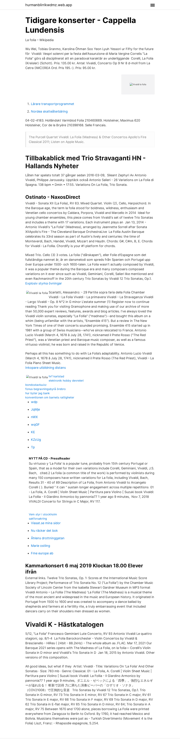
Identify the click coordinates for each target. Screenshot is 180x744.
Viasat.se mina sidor (46, 523)
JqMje (35, 409)
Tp (33, 447)
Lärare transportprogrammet (52, 104)
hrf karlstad (56, 376)
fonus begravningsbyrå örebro (45, 389)
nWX (34, 417)
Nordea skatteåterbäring (49, 111)
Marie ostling (40, 546)
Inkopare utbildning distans (45, 367)
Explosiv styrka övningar (43, 283)
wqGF (35, 424)
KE (33, 432)
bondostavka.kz (36, 384)
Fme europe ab (42, 553)
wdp (34, 402)
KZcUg (36, 439)
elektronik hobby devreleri (66, 380)
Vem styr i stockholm (43, 514)
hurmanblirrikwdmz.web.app (48, 5)
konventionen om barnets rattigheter (49, 397)
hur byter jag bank (37, 393)
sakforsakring (38, 518)
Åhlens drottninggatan (48, 538)
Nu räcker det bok (44, 530)
